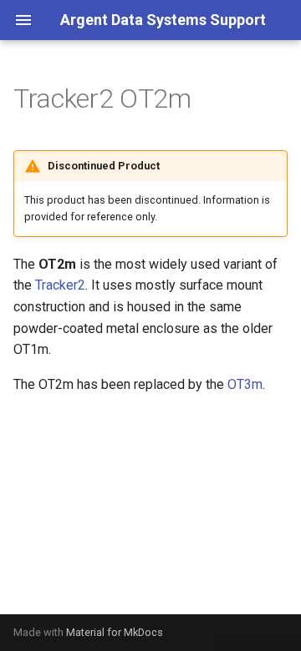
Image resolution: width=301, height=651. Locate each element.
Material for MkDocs (114, 632)
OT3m (245, 384)
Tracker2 (60, 285)
